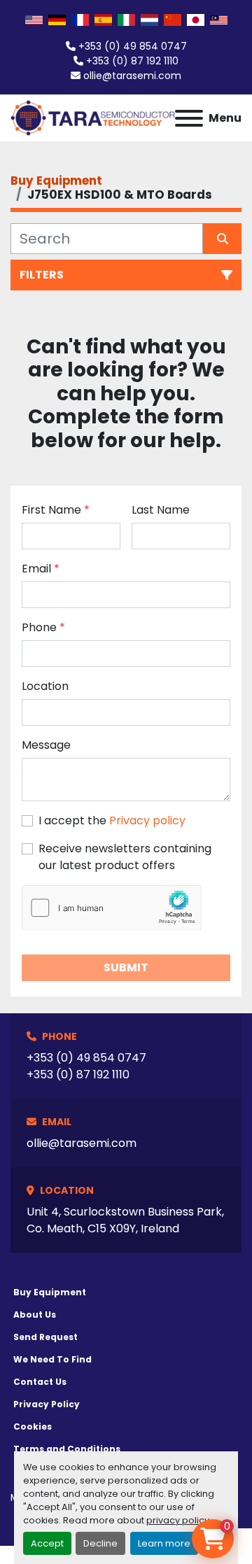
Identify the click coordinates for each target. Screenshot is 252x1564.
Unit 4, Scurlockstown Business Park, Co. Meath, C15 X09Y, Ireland (125, 1220)
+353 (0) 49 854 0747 (132, 46)
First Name (56, 510)
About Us (34, 1314)
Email (40, 569)
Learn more (164, 1543)
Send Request (45, 1337)
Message (46, 745)
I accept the (112, 820)
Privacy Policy (46, 1404)
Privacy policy (147, 820)
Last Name (161, 510)
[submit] (222, 238)
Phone (43, 627)
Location (45, 686)
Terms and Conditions (66, 1449)
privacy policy (177, 1520)
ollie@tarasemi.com (132, 76)
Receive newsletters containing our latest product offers (124, 856)
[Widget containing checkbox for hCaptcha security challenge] (112, 908)
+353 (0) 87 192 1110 (132, 61)
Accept (47, 1543)
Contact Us (39, 1382)
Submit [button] (126, 967)
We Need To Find (52, 1359)
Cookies (32, 1426)
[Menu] (189, 118)
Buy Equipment (49, 1292)
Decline (100, 1543)
